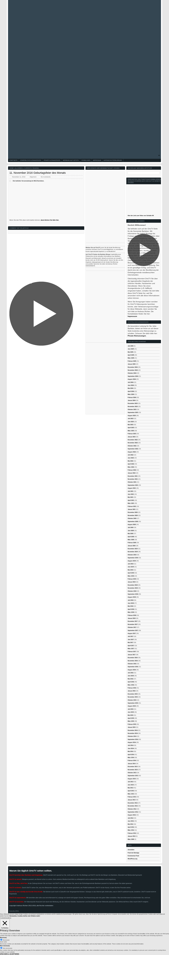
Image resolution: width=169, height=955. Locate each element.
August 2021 (132, 488)
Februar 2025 (132, 361)
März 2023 (131, 430)
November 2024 (133, 370)
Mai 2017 (130, 642)
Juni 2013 (131, 785)
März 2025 (131, 358)
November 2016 (133, 660)
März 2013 (131, 794)
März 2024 (131, 394)
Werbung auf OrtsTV (71, 160)
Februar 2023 (132, 433)
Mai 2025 (130, 352)
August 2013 (132, 778)
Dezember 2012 (133, 803)
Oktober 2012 (132, 809)
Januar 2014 (131, 763)
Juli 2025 (130, 346)
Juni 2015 (131, 712)
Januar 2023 (131, 436)
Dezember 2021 (133, 476)
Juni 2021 (131, 494)
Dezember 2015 (133, 694)
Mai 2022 (130, 461)
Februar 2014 (132, 760)
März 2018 (131, 612)
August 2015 (132, 706)
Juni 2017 (131, 639)
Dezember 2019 (133, 548)
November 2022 (133, 442)
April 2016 (131, 682)
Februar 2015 (132, 724)
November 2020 (133, 515)
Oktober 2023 (132, 409)
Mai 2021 (130, 497)
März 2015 (131, 721)
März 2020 (131, 539)
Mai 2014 (130, 751)
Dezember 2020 (133, 512)
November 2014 (133, 733)
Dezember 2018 (133, 585)
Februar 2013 (132, 797)
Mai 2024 (130, 388)
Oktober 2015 (132, 700)
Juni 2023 (131, 421)
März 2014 (131, 757)
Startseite (13, 160)
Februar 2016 (132, 688)
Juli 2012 (130, 818)
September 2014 (133, 739)
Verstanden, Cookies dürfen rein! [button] (20, 916)
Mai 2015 (130, 715)
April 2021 (131, 500)
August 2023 (132, 415)
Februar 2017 (132, 651)
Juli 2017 (130, 636)
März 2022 (131, 467)
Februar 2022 (132, 470)
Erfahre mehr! (35, 916)
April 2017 (131, 645)
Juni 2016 (131, 675)
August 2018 (132, 597)
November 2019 (133, 551)
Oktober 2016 (132, 663)
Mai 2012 (130, 824)
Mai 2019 (130, 570)
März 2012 (131, 830)
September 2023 (133, 412)
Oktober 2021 (132, 482)
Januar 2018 (131, 618)
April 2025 (131, 355)
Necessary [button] (3, 937)
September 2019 (133, 557)
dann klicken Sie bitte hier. (50, 220)
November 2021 (133, 479)
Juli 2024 (130, 382)
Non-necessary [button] (5, 945)
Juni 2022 (131, 458)
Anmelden (131, 849)
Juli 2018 (130, 600)
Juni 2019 (131, 567)
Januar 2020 (131, 545)
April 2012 (131, 827)
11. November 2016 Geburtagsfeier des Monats (37, 172)
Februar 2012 (132, 833)
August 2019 (132, 561)
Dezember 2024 (133, 367)
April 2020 (131, 536)
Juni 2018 (131, 603)
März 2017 (131, 648)
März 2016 (131, 685)
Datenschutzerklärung (113, 160)
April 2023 (131, 427)
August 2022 (132, 452)
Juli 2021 (130, 491)
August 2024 (132, 379)
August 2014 (132, 742)
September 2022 (133, 449)
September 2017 (133, 630)
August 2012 (132, 815)
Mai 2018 (130, 606)
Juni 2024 (131, 385)
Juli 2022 (130, 455)
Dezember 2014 (133, 730)
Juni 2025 (131, 349)
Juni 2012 (131, 821)
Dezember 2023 (133, 403)
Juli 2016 (130, 672)
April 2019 (131, 573)
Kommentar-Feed (133, 855)
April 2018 (131, 609)
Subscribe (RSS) (14, 911)
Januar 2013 (131, 800)
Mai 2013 (130, 787)
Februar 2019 (132, 579)
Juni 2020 (131, 530)
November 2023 (133, 406)
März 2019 (131, 576)
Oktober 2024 (132, 373)
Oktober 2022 (132, 446)
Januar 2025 (131, 364)
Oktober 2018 (132, 591)
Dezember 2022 (133, 439)
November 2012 (133, 806)
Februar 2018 (132, 615)
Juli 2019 (130, 564)
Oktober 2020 (132, 518)
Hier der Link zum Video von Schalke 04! (141, 215)
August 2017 (132, 633)
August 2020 (132, 524)
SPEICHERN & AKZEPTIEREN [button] (9, 954)
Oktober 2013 (132, 772)
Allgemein (19, 168)
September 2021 (133, 485)
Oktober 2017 (132, 627)
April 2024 (131, 391)
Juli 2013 (130, 781)
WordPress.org (132, 858)
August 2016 (132, 669)
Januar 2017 (131, 654)
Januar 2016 (131, 691)
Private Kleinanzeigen (52, 160)
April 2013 (131, 790)
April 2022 (131, 464)
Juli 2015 (130, 709)
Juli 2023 (130, 418)
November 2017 (133, 624)
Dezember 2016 (133, 657)
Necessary (6, 940)
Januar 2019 (131, 582)
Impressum (97, 160)
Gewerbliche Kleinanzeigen (30, 160)
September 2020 (133, 521)
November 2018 (133, 588)
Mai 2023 (130, 424)
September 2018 (133, 594)
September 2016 (133, 666)
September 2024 (133, 376)
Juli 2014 (130, 745)
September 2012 (133, 812)
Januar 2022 (131, 473)
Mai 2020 (130, 533)
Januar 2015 (131, 727)
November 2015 (133, 697)
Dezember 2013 (133, 766)
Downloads (85, 160)
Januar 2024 (131, 400)
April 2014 (131, 754)
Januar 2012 (131, 836)
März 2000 (131, 839)
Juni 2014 (131, 748)
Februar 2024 (132, 397)
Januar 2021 (131, 509)
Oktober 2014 (132, 736)
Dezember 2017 (133, 621)
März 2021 (131, 503)
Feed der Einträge (133, 853)
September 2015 (133, 703)
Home (12, 168)
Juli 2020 (130, 527)
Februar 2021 (132, 506)
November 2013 (133, 769)
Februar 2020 (132, 542)
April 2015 (131, 718)
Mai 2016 (130, 679)
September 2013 (133, 775)
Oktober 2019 (132, 554)
